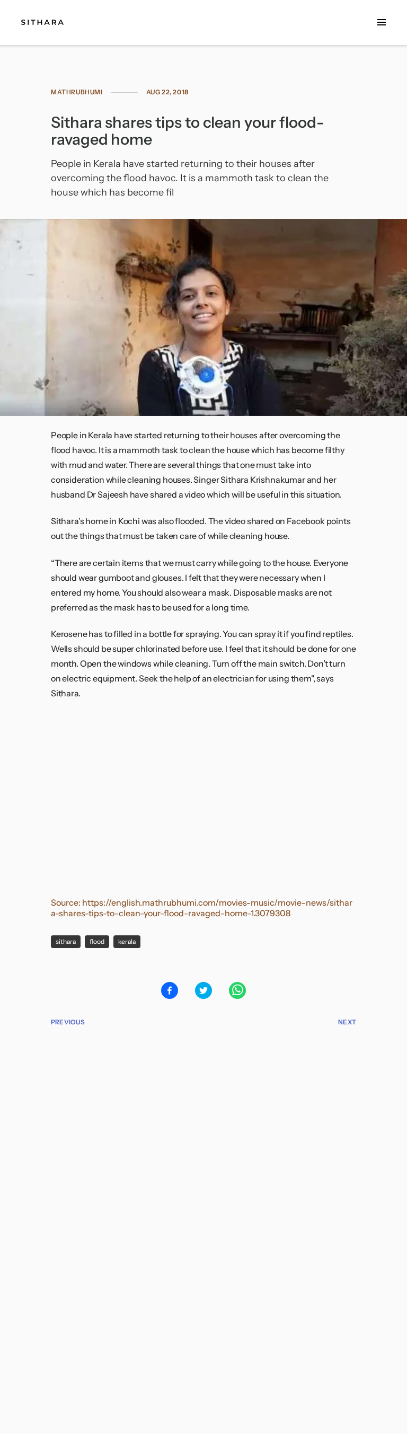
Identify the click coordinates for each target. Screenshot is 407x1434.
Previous (68, 1022)
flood (97, 941)
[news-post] (42, 22)
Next (347, 1022)
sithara (66, 941)
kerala (127, 941)
